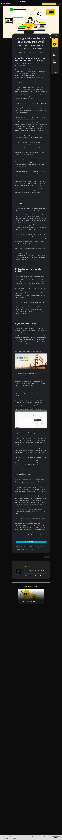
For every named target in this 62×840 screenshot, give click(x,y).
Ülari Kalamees (22, 52)
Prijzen (28, 3)
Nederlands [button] (38, 3)
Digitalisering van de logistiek (55, 59)
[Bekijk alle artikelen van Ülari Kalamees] (18, 572)
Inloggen (59, 3)
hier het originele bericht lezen (40, 546)
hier (15, 838)
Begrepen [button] (56, 837)
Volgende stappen (54, 63)
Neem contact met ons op (25, 6)
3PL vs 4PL (54, 48)
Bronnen (21, 3)
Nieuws (46, 557)
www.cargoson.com (36, 351)
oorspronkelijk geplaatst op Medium (23, 63)
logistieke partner (19, 144)
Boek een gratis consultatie (49, 3)
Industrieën (22, 1)
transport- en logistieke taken (22, 218)
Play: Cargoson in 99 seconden (56, 70)
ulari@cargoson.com (30, 549)
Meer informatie (47, 836)
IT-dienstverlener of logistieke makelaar (55, 53)
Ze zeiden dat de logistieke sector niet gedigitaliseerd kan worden (55, 42)
